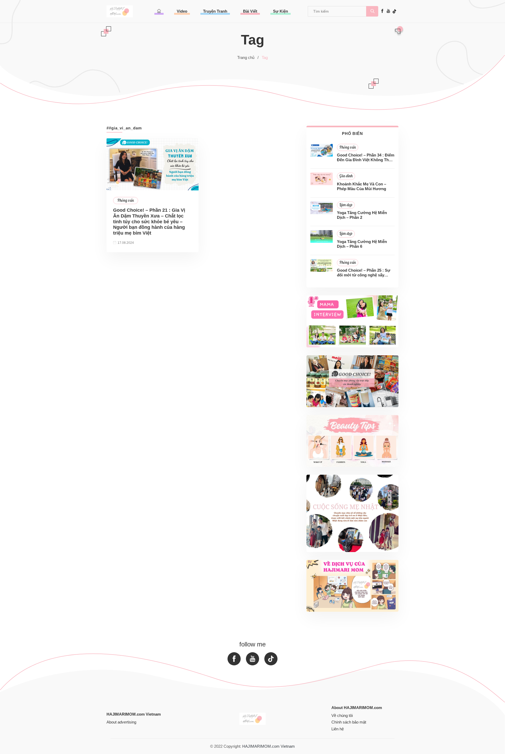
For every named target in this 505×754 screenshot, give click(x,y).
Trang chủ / (248, 57)
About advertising (121, 722)
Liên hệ (337, 729)
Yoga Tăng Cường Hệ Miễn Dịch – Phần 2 (362, 215)
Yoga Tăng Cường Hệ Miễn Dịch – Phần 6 (362, 244)
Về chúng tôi (342, 715)
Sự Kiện (280, 11)
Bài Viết (250, 11)
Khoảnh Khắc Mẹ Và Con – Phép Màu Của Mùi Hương (361, 186)
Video (182, 11)
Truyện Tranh (215, 11)
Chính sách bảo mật (348, 722)
